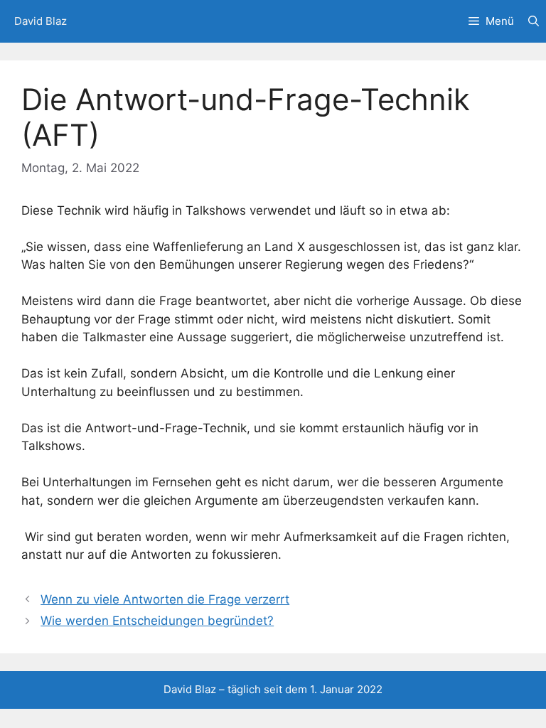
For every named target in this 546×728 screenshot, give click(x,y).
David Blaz (40, 21)
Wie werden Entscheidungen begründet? (157, 621)
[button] (533, 21)
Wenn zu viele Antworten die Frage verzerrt (165, 599)
